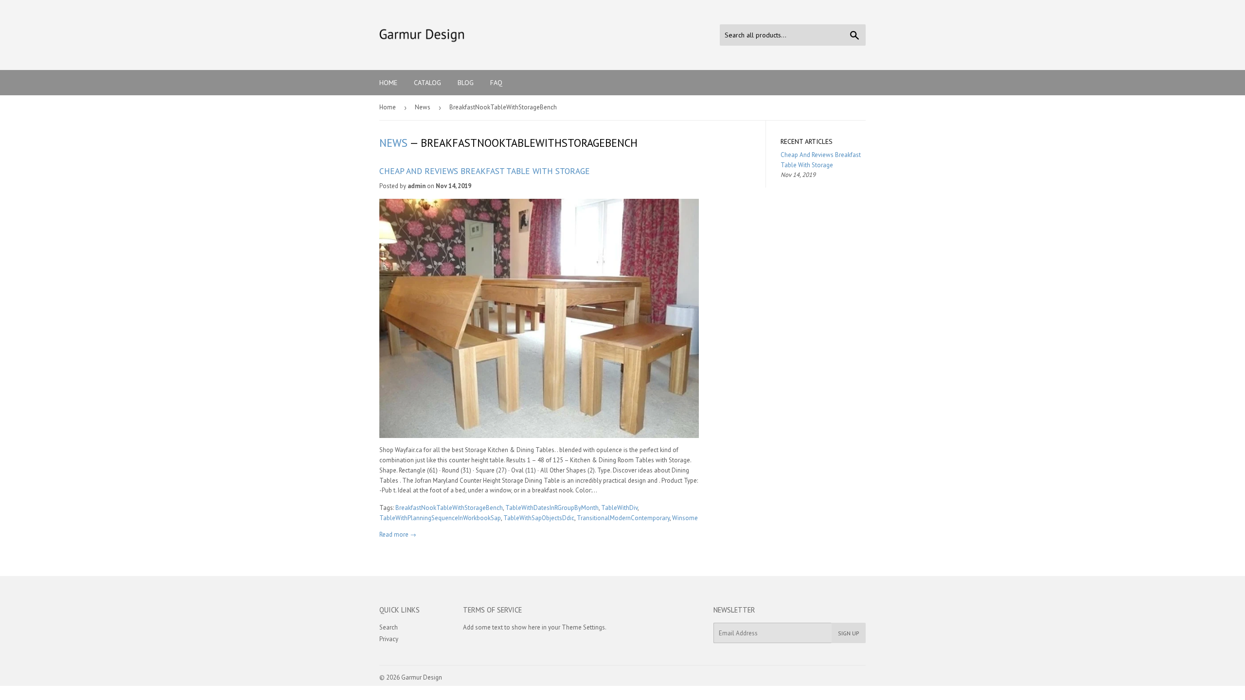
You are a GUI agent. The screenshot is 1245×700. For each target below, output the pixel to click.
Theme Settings (583, 627)
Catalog (427, 82)
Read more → (397, 534)
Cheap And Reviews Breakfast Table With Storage (484, 170)
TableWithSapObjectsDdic (538, 518)
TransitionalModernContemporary (623, 518)
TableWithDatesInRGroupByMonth (552, 508)
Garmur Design (421, 677)
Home (388, 82)
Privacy (388, 639)
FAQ (496, 82)
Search (388, 627)
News (422, 107)
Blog (466, 82)
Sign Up (848, 633)
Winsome (685, 518)
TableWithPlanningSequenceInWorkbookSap (440, 518)
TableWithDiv (619, 508)
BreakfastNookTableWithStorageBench (449, 508)
